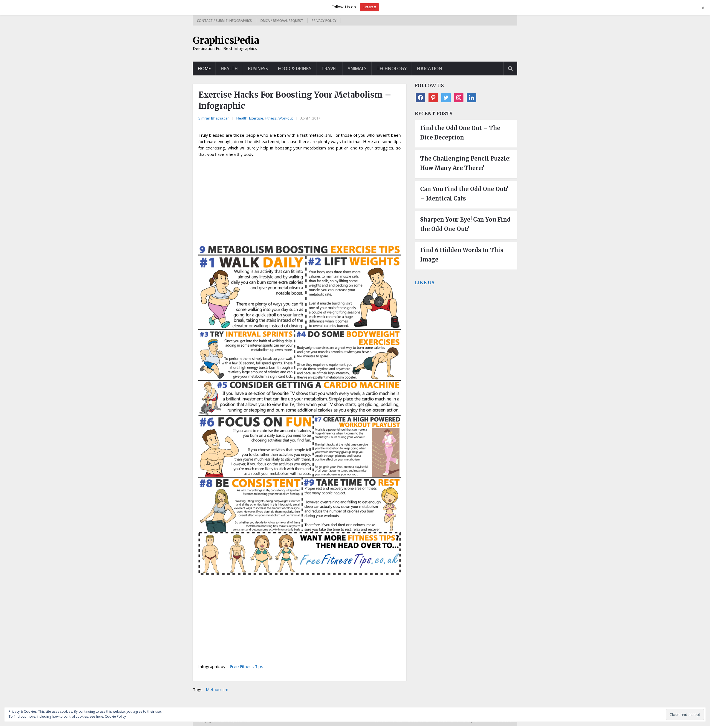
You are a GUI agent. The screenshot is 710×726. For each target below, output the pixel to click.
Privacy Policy (324, 20)
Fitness (271, 118)
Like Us (424, 283)
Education (429, 68)
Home (204, 68)
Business (258, 68)
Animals (357, 68)
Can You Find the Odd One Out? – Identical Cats (464, 194)
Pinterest (369, 7)
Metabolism (217, 689)
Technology (392, 68)
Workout (285, 118)
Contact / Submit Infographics (224, 20)
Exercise (256, 118)
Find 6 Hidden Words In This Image (461, 255)
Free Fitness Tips (246, 666)
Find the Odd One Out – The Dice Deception (460, 133)
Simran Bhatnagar (213, 118)
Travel (329, 68)
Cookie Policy (115, 716)
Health (229, 68)
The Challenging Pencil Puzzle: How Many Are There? (465, 163)
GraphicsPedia (226, 40)
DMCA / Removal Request (281, 20)
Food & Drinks (294, 68)
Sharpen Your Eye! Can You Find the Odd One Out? (465, 224)
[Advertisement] (299, 202)
